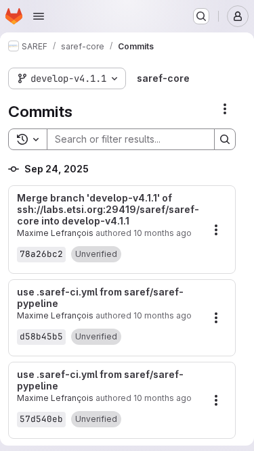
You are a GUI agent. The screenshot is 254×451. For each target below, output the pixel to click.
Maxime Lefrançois (55, 233)
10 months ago (162, 233)
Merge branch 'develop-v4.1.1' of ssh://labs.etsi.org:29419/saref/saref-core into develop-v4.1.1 (108, 210)
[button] (96, 254)
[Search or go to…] (201, 16)
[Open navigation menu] (38, 16)
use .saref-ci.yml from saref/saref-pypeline (100, 298)
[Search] (225, 139)
